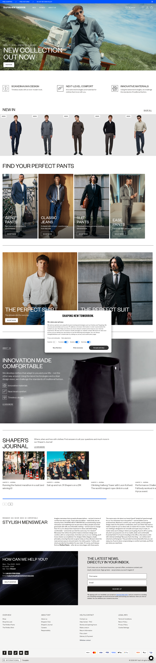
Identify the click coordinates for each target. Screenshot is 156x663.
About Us (52, 7)
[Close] (152, 1)
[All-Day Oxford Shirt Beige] (140, 135)
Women (42, 7)
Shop (4, 619)
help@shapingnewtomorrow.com (20, 575)
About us (44, 619)
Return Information (86, 630)
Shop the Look (7, 621)
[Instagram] (9, 653)
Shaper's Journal (46, 624)
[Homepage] (14, 7)
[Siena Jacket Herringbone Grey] (46, 135)
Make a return (84, 627)
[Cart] (151, 7)
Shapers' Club (46, 621)
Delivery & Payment (86, 636)
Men (34, 7)
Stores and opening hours (88, 624)
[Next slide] (10, 504)
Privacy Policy (123, 624)
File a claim (83, 633)
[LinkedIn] (26, 653)
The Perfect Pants (9, 624)
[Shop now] (40, 288)
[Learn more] (78, 381)
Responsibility (45, 630)
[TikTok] (15, 653)
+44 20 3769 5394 (12, 573)
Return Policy (122, 621)
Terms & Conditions (125, 619)
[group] (24, 470)
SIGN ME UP (117, 589)
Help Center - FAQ (86, 621)
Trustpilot (25, 660)
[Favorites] (143, 7)
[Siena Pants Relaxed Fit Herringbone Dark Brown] (109, 135)
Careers (44, 627)
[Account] (147, 7)
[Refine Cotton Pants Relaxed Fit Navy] (15, 135)
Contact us (83, 619)
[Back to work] (78, 36)
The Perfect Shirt (8, 627)
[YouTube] (20, 653)
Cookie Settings (123, 627)
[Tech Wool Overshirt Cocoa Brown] (78, 135)
